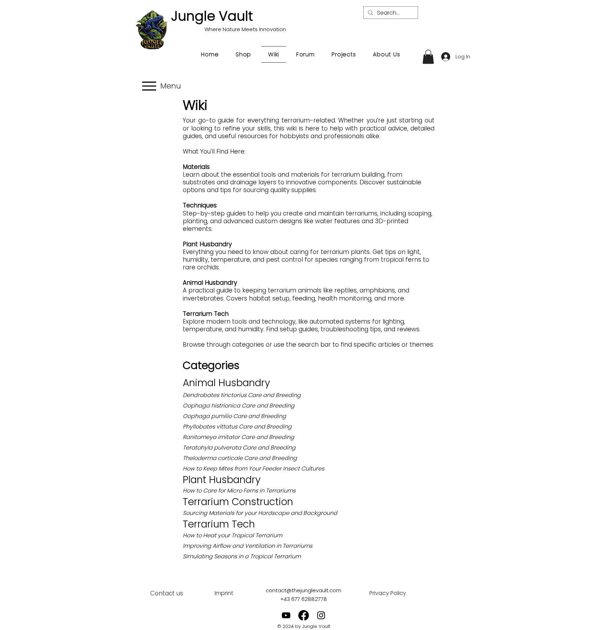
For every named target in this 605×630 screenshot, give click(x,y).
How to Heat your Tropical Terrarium (232, 535)
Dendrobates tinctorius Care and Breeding (242, 395)
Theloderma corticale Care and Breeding (240, 458)
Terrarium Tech (219, 524)
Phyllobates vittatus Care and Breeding (237, 427)
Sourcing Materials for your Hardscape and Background (260, 513)
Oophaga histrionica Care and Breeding (238, 406)
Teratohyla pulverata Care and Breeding (239, 448)
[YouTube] (286, 615)
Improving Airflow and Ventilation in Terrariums (247, 546)
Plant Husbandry (221, 480)
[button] (428, 57)
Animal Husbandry (226, 383)
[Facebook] (303, 615)
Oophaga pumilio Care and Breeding (234, 416)
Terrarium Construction (238, 502)
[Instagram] (321, 615)
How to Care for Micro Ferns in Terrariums (239, 491)
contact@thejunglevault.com (303, 590)
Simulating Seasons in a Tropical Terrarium (242, 556)
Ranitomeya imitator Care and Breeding (238, 437)
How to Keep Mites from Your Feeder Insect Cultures (253, 469)
